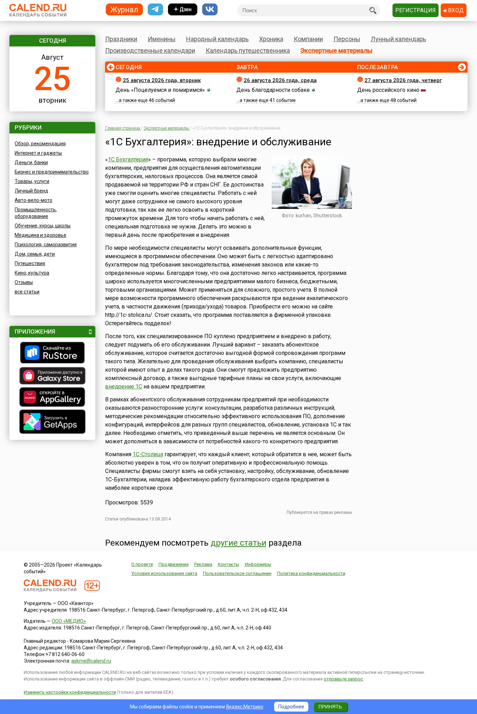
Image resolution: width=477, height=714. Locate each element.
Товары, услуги (32, 181)
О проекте (142, 564)
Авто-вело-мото (33, 200)
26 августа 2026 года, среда (280, 80)
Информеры (258, 564)
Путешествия (30, 263)
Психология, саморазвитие (46, 244)
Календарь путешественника (248, 50)
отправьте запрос (343, 679)
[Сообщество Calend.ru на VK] (210, 9)
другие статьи (238, 543)
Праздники (121, 39)
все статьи (27, 291)
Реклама (203, 564)
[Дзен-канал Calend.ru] (182, 9)
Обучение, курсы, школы (43, 225)
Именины (162, 39)
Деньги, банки (31, 162)
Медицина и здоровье (40, 235)
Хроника (271, 39)
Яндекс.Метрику (244, 706)
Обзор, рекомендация (40, 143)
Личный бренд (31, 191)
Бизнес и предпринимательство (52, 172)
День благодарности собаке (273, 90)
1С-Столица (148, 454)
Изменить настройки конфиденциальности (70, 692)
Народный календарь (217, 39)
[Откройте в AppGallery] (52, 398)
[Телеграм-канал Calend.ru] (155, 9)
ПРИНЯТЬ (330, 706)
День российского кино (388, 90)
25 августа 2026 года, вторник (162, 80)
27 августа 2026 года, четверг (403, 80)
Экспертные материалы (336, 50)
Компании (308, 39)
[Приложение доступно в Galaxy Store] (52, 376)
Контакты (228, 564)
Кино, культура (32, 273)
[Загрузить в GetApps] (52, 422)
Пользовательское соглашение (237, 573)
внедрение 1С (123, 386)
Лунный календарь (398, 39)
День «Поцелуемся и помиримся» (160, 90)
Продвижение (174, 564)
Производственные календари (150, 50)
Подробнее (291, 706)
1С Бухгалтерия (128, 159)
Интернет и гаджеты (38, 153)
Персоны (346, 39)
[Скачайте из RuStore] (52, 353)
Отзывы (24, 282)
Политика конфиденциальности (311, 573)
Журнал (124, 9)
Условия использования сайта (164, 573)
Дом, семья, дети (35, 254)
